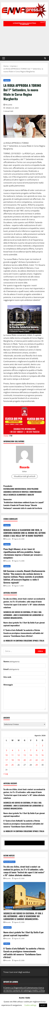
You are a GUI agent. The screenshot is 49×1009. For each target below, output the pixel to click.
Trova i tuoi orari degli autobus (16, 972)
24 (6, 765)
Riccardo (8, 105)
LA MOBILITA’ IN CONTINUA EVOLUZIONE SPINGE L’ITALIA (23, 640)
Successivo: (23, 504)
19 (19, 760)
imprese (7, 80)
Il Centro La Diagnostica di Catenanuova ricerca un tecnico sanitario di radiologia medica (24, 989)
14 (31, 755)
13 (25, 755)
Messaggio (8, 684)
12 (19, 755)
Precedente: (22, 490)
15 (37, 755)
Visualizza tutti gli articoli (24, 476)
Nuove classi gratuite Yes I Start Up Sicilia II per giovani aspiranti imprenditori (23, 934)
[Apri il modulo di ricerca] (45, 58)
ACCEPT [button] (43, 1005)
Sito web (7, 677)
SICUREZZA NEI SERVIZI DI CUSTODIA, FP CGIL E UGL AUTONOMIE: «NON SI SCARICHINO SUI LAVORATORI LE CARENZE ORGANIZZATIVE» (23, 615)
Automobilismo (9, 862)
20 (25, 760)
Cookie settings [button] (30, 1005)
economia (7, 927)
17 (6, 760)
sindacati (9, 907)
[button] (3, 58)
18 (13, 760)
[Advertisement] (24, 39)
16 (42, 755)
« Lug (5, 774)
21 (31, 760)
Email (11, 669)
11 (13, 755)
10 (6, 755)
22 (37, 760)
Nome (11, 661)
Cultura (6, 944)
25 (13, 765)
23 (42, 760)
